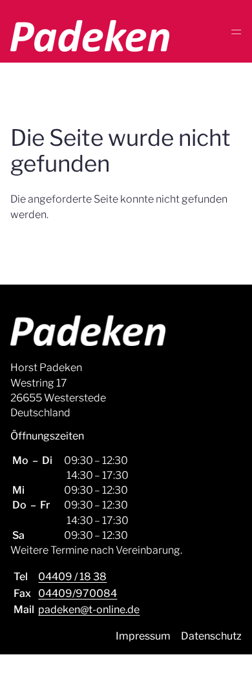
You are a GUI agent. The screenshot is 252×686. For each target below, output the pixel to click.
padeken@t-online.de (89, 609)
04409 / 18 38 (72, 576)
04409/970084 (77, 593)
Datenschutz (211, 636)
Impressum (143, 636)
